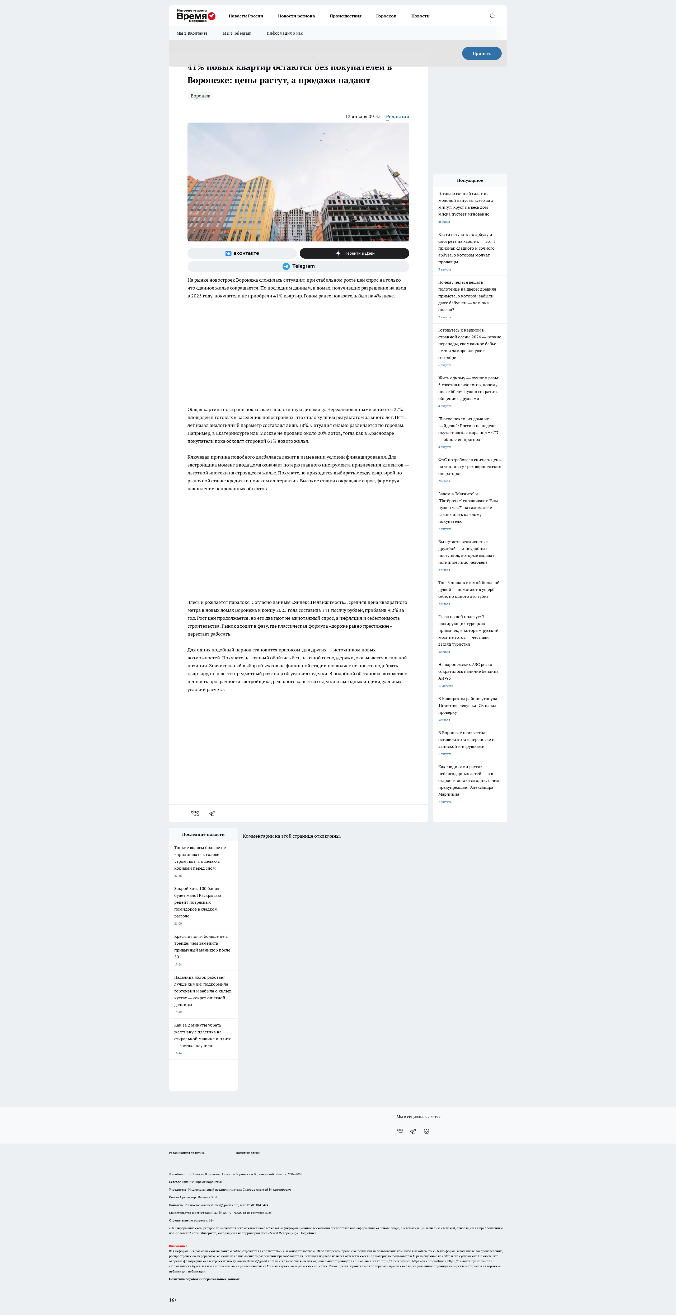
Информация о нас (285, 33)
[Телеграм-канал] (298, 266)
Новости (420, 15)
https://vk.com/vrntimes (429, 1261)
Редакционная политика (187, 1153)
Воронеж (200, 96)
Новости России (246, 15)
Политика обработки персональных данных (204, 1279)
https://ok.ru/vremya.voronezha (469, 1261)
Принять (482, 53)
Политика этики (248, 1153)
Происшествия (346, 15)
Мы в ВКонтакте (192, 33)
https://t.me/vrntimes (395, 1261)
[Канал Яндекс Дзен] (354, 253)
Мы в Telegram (237, 33)
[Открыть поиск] (492, 16)
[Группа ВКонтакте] (242, 253)
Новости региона (296, 15)
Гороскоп (386, 15)
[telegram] (213, 813)
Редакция (397, 116)
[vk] (195, 813)
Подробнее (307, 1233)
